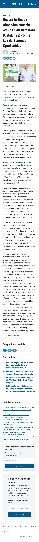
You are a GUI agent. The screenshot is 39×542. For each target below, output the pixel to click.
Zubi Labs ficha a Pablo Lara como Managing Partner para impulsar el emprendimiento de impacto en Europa (21, 388)
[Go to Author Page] (5, 52)
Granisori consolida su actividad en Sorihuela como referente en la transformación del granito (18, 409)
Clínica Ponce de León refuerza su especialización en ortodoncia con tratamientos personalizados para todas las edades (19, 436)
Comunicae (14, 51)
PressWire (20, 4)
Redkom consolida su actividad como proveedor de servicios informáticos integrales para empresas (19, 422)
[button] (4, 4)
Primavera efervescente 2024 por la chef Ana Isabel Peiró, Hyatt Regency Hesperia (20, 380)
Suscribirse (19, 466)
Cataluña (7, 16)
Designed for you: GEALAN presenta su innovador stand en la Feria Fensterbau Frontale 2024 (21, 365)
